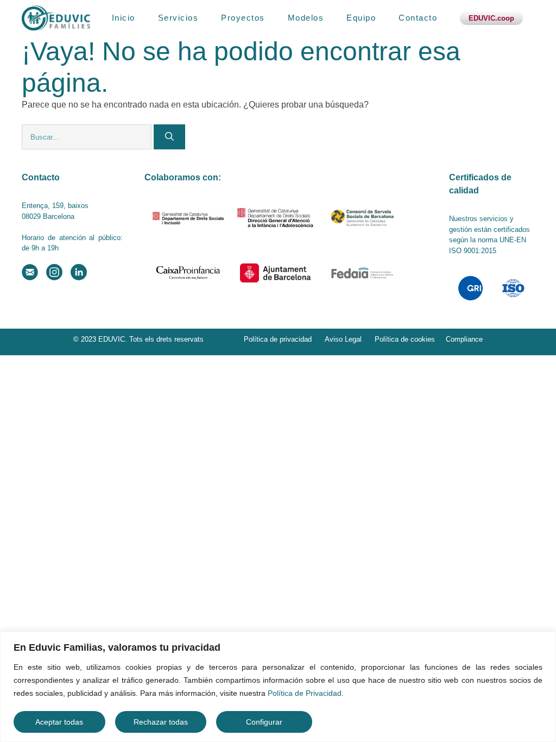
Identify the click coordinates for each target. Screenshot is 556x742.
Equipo (361, 17)
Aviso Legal (343, 339)
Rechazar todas (161, 722)
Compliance (464, 339)
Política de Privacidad (305, 693)
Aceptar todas (59, 722)
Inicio (123, 17)
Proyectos (243, 17)
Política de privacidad (278, 339)
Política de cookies (405, 339)
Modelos (306, 17)
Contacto (418, 17)
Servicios (178, 17)
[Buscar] (169, 136)
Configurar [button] (264, 722)
